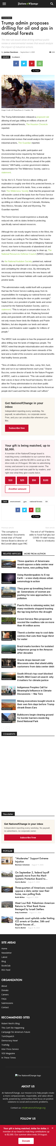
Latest (4, 957)
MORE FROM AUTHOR (35, 553)
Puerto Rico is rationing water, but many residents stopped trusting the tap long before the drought (35, 608)
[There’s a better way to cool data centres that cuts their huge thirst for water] (8, 635)
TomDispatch (7, 1036)
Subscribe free (17, 428)
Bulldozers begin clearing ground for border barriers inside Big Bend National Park (35, 718)
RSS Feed (5, 970)
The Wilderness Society (17, 191)
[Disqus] (28, 775)
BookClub (5, 965)
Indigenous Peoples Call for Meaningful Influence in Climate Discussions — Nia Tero (34, 690)
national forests (36, 501)
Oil (46, 501)
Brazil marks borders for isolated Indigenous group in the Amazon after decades (35, 649)
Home (4, 948)
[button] (52, 4)
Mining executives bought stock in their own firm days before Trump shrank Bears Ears (36, 704)
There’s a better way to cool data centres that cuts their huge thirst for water (35, 636)
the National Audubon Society (18, 261)
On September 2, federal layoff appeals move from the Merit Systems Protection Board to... (32, 875)
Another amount (17, 489)
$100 (45, 480)
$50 (34, 480)
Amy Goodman (21, 912)
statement (6, 172)
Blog (3, 961)
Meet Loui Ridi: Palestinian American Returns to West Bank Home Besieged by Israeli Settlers (35, 906)
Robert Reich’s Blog (10, 1023)
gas (25, 501)
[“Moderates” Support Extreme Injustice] (7, 860)
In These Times (8, 1057)
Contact (5, 1007)
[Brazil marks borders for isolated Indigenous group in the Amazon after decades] (8, 649)
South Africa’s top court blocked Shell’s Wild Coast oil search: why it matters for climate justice (35, 677)
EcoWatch (16, 57)
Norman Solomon (22, 865)
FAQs (3, 998)
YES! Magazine (8, 1053)
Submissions (7, 1003)
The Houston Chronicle (37, 124)
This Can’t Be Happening (12, 1027)
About (4, 986)
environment (15, 501)
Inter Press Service (10, 1049)
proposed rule (42, 117)
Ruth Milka (20, 897)
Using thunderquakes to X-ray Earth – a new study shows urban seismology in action (35, 578)
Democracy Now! (9, 1040)
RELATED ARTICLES (12, 553)
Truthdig (5, 1044)
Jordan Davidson (11, 52)
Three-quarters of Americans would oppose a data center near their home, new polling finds (35, 564)
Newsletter (6, 952)
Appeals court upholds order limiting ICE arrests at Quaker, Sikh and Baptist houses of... (34, 921)
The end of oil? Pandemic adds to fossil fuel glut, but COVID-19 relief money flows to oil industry (42, 536)
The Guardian (24, 143)
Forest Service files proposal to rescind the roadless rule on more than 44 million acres (35, 622)
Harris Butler (20, 882)
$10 (10, 480)
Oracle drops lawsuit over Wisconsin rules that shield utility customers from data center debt (35, 663)
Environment (6, 18)
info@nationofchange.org (33, 1107)
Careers (5, 994)
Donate (4, 990)
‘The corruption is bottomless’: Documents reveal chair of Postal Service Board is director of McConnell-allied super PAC (14, 537)
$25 (22, 480)
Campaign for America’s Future (15, 1032)
